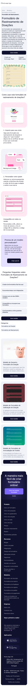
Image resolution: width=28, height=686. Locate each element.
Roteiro (6, 531)
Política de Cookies (14, 682)
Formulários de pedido (10, 590)
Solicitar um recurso (10, 563)
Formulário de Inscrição (11, 578)
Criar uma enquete (9, 516)
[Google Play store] (12, 647)
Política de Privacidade (13, 676)
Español (15, 652)
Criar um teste (8, 519)
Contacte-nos (8, 610)
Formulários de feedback (11, 584)
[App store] (12, 640)
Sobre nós (7, 607)
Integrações (7, 548)
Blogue (6, 542)
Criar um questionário (10, 513)
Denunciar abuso (9, 613)
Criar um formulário (10, 508)
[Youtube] (15, 621)
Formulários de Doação (8, 326)
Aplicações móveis (9, 554)
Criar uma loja (8, 522)
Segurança (7, 557)
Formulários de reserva (11, 581)
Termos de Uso (9, 679)
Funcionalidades (8, 560)
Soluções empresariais (10, 528)
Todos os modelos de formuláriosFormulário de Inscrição (11, 597)
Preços (6, 525)
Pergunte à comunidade (11, 566)
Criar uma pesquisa (9, 511)
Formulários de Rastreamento (10, 330)
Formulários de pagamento (12, 593)
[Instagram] (8, 621)
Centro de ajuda (8, 545)
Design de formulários (10, 551)
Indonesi (15, 655)
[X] (12, 621)
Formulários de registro (11, 587)
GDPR (18, 679)
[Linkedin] (5, 621)
